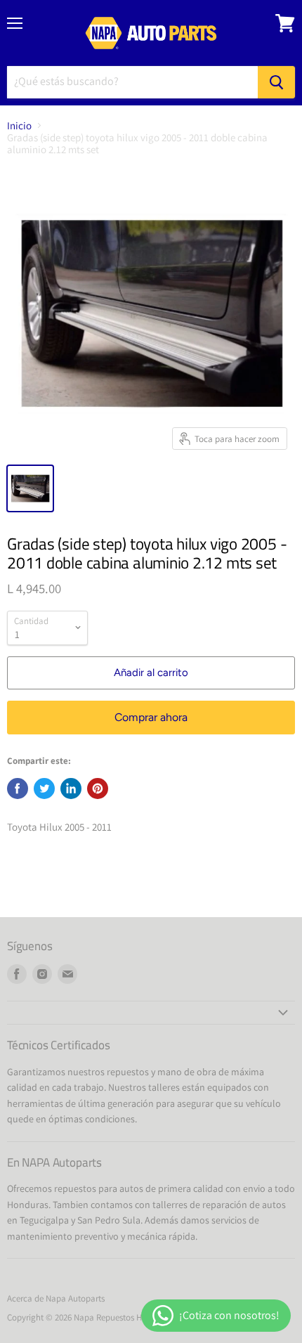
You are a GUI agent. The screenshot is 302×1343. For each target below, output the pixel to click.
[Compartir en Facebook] (17, 788)
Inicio (19, 125)
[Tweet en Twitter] (44, 788)
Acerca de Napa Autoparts (56, 1298)
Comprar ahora (151, 717)
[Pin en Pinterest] (97, 788)
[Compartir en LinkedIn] (70, 788)
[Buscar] (276, 82)
